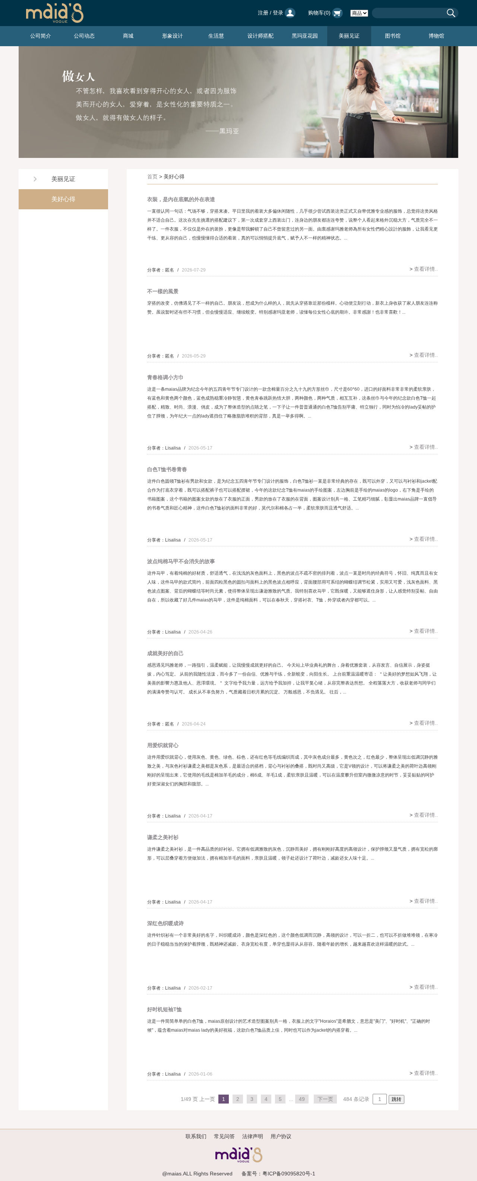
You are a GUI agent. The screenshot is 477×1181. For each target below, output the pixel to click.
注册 (263, 13)
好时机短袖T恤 (164, 1009)
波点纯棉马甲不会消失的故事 (181, 561)
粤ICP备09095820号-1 (288, 1174)
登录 (278, 13)
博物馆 (436, 36)
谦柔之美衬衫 (163, 837)
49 (302, 1099)
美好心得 (63, 199)
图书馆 (393, 36)
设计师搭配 (260, 36)
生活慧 (216, 36)
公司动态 (84, 36)
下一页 (325, 1099)
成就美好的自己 (165, 653)
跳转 (396, 1099)
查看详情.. (426, 269)
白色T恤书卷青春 (167, 469)
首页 (152, 177)
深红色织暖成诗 (165, 923)
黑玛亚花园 (305, 36)
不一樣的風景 (163, 291)
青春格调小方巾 (165, 377)
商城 (128, 36)
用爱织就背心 (163, 745)
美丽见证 (349, 36)
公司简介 (40, 36)
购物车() (320, 13)
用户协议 (281, 1136)
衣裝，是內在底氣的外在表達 (181, 199)
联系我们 (196, 1136)
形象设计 (172, 36)
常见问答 (224, 1136)
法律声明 (252, 1136)
